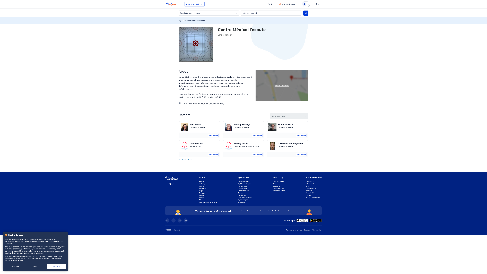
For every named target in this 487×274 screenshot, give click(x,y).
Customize (14, 266)
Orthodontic (242, 188)
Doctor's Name (278, 181)
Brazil (287, 211)
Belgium (250, 211)
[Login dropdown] (306, 4)
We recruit (310, 184)
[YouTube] (186, 220)
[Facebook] (167, 220)
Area (275, 184)
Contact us (310, 181)
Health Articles (278, 188)
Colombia (263, 211)
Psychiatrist (242, 186)
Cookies (307, 230)
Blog (307, 186)
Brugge (202, 193)
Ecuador (271, 211)
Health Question (279, 191)
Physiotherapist (243, 191)
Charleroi (202, 188)
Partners (309, 195)
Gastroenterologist (245, 197)
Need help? (310, 193)
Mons (201, 200)
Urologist (241, 202)
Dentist (240, 193)
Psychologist (242, 195)
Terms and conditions (294, 230)
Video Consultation (313, 197)
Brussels (202, 181)
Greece (243, 211)
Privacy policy (317, 230)
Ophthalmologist (244, 184)
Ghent (201, 186)
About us (309, 191)
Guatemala (279, 211)
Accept (56, 266)
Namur (201, 195)
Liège (201, 191)
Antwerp (202, 184)
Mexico (256, 211)
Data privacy (311, 188)
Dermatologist (243, 181)
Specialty (276, 186)
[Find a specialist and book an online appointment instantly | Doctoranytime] (180, 20)
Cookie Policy (17, 260)
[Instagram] (173, 220)
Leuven (201, 197)
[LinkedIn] (180, 220)
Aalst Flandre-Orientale (208, 202)
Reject (35, 266)
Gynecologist (243, 200)
